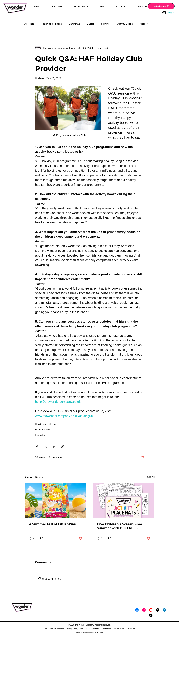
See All (151, 476)
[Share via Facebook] (36, 446)
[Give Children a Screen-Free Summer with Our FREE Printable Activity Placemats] (123, 500)
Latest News (106, 629)
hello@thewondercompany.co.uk (89, 632)
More (142, 23)
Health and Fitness (51, 23)
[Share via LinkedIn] (54, 446)
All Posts (29, 23)
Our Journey (118, 629)
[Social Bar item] (137, 610)
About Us (83, 629)
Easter (90, 23)
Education (40, 435)
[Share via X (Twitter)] (45, 446)
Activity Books (125, 23)
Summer (105, 23)
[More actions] (142, 48)
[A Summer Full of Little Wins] (55, 500)
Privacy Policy (72, 629)
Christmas (74, 23)
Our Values (130, 629)
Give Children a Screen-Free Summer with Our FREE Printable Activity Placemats (120, 526)
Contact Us (94, 629)
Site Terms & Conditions (54, 629)
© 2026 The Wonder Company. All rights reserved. (89, 625)
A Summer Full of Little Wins (52, 524)
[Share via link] (62, 446)
